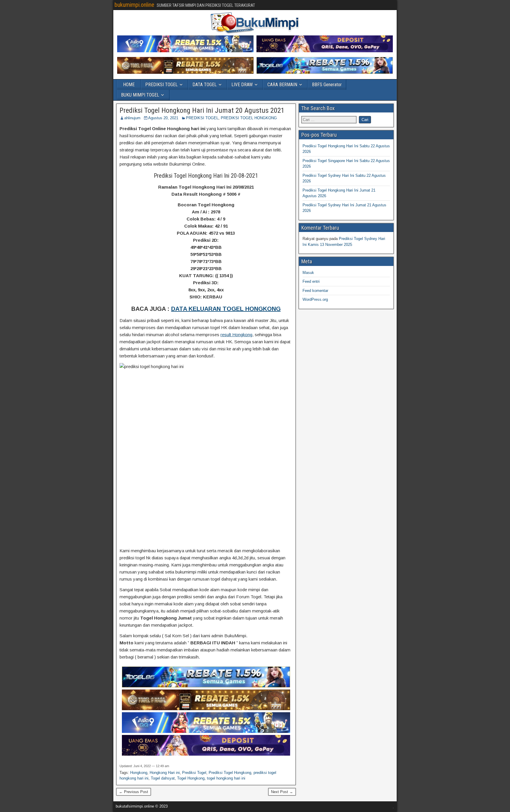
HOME (129, 84)
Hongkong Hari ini (165, 772)
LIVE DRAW (242, 84)
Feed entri (311, 281)
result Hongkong (236, 334)
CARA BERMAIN (282, 84)
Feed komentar (315, 290)
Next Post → (282, 792)
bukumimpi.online (134, 4)
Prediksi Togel (194, 772)
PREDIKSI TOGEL (161, 84)
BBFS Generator (327, 84)
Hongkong (138, 772)
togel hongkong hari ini (226, 778)
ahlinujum (132, 118)
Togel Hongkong (191, 778)
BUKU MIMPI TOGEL (140, 95)
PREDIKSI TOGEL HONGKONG (249, 118)
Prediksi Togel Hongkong (230, 772)
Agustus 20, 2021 (163, 118)
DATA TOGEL (204, 84)
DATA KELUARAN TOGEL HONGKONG (226, 308)
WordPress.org (315, 299)
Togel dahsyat (163, 778)
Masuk (308, 272)
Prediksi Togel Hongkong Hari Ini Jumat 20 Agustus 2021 (202, 110)
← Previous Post (133, 792)
